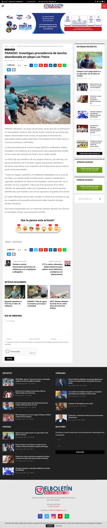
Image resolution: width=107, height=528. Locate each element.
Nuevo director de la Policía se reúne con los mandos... (96, 85)
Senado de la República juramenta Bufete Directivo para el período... (95, 129)
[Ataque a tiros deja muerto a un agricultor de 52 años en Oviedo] (89, 60)
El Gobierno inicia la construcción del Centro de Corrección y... (96, 143)
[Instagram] (100, 1)
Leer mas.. (59, 526)
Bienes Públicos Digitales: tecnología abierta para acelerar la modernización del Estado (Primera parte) (85, 381)
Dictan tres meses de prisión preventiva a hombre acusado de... (95, 99)
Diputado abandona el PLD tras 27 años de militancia (13, 304)
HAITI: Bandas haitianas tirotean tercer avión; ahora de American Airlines (59, 305)
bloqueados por (89, 169)
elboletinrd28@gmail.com (58, 510)
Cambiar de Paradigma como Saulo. (81, 403)
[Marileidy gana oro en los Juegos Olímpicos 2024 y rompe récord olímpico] (8, 417)
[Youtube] (102, 1)
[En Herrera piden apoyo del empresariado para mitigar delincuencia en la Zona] (8, 406)
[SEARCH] (100, 199)
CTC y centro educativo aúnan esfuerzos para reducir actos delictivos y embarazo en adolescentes (52, 269)
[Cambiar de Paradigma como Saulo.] (61, 406)
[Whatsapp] (104, 1)
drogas (8, 241)
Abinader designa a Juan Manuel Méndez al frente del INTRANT (96, 114)
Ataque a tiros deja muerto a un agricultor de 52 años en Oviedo (89, 73)
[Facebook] (95, 1)
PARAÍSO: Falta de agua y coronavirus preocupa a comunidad (37, 304)
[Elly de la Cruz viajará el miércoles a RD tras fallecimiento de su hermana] (8, 394)
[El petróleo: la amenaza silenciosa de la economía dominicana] (61, 418)
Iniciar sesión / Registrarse (48, 1)
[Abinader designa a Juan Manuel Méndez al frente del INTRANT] (82, 114)
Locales (7, 49)
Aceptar (50, 526)
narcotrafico (17, 241)
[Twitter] (97, 1)
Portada (12, 49)
